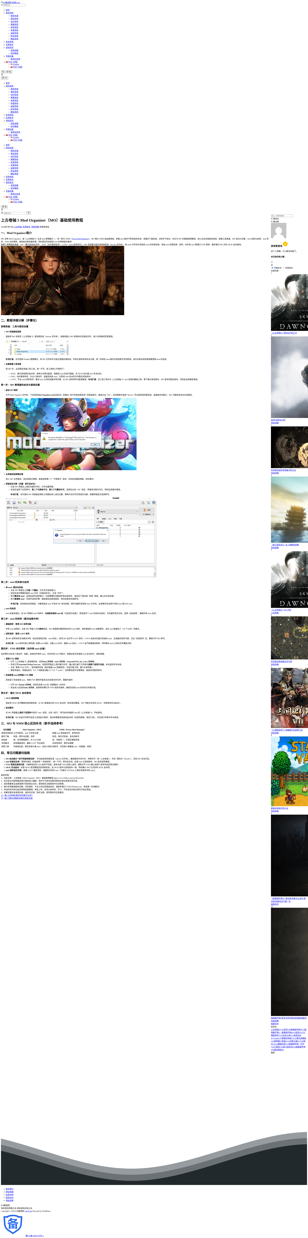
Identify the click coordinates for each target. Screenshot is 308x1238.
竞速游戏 (14, 30)
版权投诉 (9, 1198)
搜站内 (276, 219)
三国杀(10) (278, 1047)
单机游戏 (9, 13)
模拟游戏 (14, 39)
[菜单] (4, 78)
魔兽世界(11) (283, 1044)
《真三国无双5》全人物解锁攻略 (285, 545)
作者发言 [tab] (289, 268)
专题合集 (9, 56)
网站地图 (9, 1192)
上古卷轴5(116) (277, 1030)
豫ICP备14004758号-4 (34, 1236)
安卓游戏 (9, 42)
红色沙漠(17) (288, 1035)
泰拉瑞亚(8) (279, 1050)
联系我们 (9, 1189)
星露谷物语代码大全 (279, 808)
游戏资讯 (9, 48)
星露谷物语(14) (288, 1038)
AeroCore (28, 1211)
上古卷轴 (18, 227)
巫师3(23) (299, 1032)
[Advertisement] (289, 1090)
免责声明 (9, 1195)
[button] (154, 74)
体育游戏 (14, 27)
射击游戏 (14, 36)
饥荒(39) (287, 1030)
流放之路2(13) (296, 1041)
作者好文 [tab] (278, 268)
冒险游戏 (14, 19)
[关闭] (29, 213)
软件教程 (14, 53)
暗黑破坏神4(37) (297, 1030)
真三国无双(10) (289, 1047)
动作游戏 (14, 22)
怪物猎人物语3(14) (282, 1041)
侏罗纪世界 (15, 59)
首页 (8, 10)
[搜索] (3, 71)
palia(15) (278, 1038)
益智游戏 (14, 33)
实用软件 (9, 45)
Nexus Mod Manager (80, 239)
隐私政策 (9, 1201)
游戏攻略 (14, 50)
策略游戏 (14, 24)
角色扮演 (14, 16)
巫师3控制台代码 (278, 420)
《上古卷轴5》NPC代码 (281, 610)
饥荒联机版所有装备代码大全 (283, 470)
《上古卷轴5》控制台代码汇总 (284, 333)
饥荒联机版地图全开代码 (281, 662)
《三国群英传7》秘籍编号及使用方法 (287, 730)
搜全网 (276, 222)
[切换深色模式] (9, 71)
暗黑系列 (275, 904)
